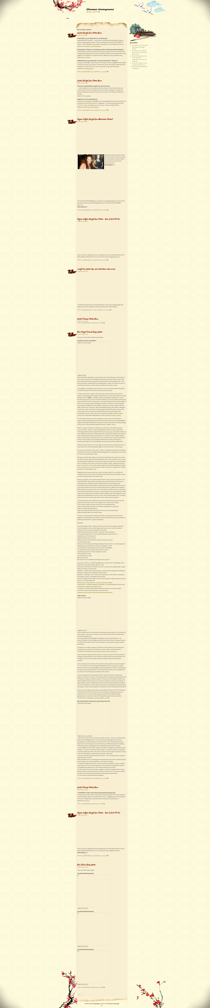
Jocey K (85, 630)
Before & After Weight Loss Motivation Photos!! (95, 119)
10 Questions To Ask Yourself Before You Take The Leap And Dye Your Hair (139, 52)
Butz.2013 (85, 908)
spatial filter (80, 415)
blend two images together (113, 415)
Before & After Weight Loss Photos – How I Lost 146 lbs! (98, 219)
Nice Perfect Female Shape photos (89, 332)
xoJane (87, 800)
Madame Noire (89, 68)
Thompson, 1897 (110, 432)
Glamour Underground (100, 9)
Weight (95, 71)
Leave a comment (103, 71)
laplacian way (85, 467)
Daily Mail (88, 96)
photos (91, 71)
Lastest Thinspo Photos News (87, 319)
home (83, 71)
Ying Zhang (116, 1003)
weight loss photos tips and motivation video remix (96, 269)
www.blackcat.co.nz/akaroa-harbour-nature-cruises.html (101, 651)
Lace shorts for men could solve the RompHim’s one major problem (140, 47)
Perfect (91, 778)
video (95, 309)
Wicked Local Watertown (92, 107)
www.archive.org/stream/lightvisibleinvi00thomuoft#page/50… (95, 592)
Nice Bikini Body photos (86, 864)
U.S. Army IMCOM (87, 736)
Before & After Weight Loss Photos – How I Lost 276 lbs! (98, 812)
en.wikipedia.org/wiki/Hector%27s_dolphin (97, 698)
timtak (84, 375)
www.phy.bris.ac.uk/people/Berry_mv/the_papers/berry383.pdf (94, 582)
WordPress (97, 1003)
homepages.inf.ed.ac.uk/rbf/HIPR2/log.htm (89, 586)
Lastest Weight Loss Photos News (89, 33)
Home (68, 18)
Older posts (80, 995)
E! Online (87, 57)
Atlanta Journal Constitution (93, 46)
